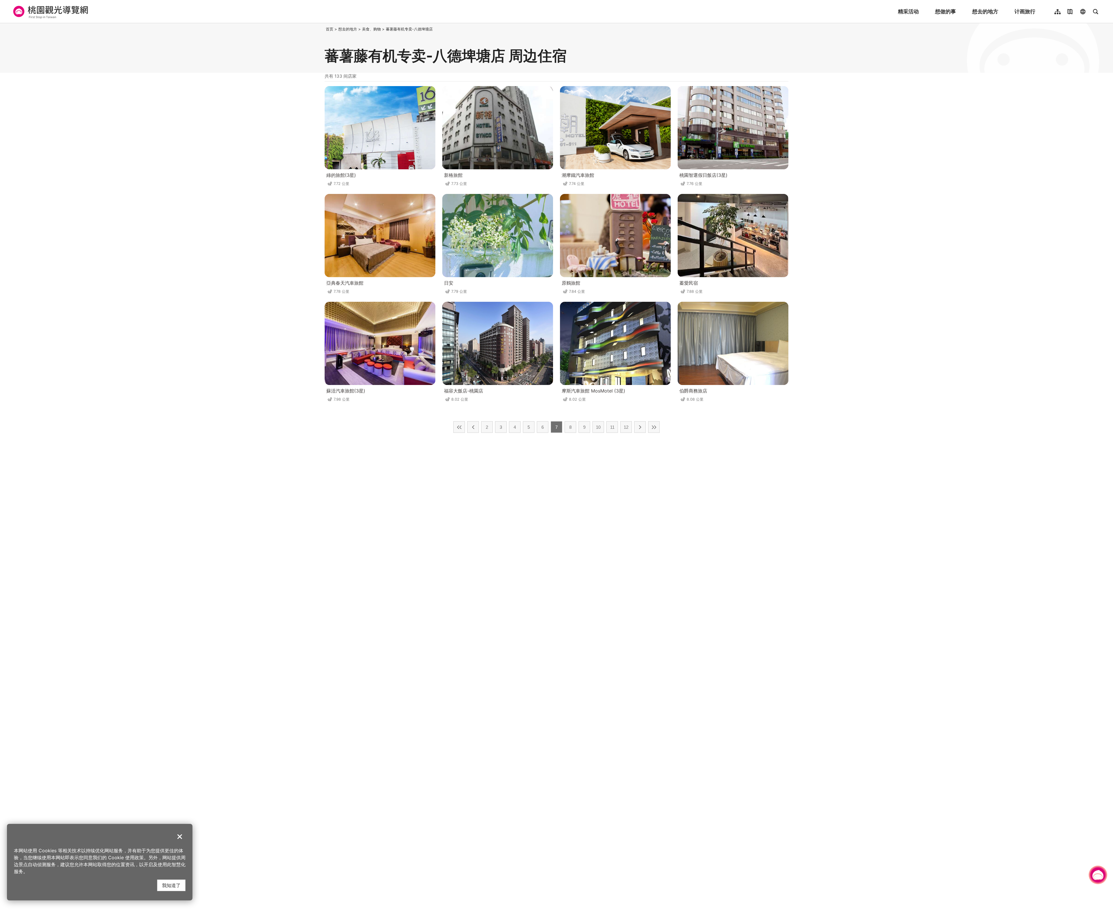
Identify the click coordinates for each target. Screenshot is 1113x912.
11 (612, 427)
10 (598, 427)
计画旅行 (1024, 11)
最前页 (459, 427)
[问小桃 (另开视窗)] (1098, 875)
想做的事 (945, 11)
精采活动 (908, 11)
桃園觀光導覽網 (50, 11)
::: (323, 29)
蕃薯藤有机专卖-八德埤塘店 (409, 29)
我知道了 (171, 885)
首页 (329, 29)
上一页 (473, 427)
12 (626, 427)
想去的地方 (985, 11)
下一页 (640, 427)
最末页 (654, 427)
